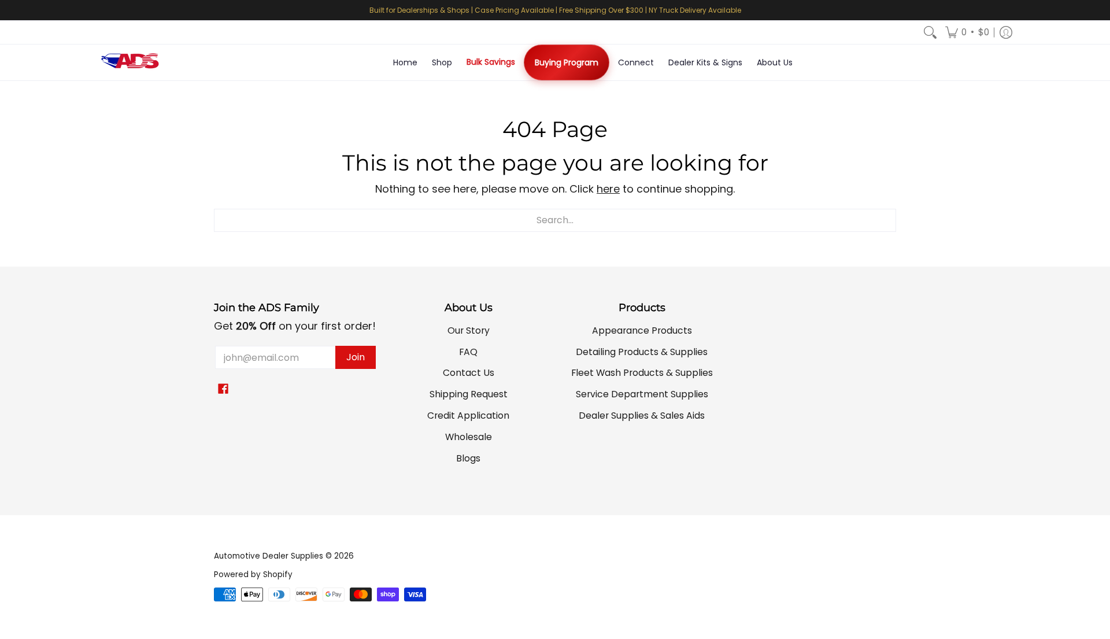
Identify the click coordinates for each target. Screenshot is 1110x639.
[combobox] (555, 220)
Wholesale (468, 437)
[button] (967, 32)
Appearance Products (642, 330)
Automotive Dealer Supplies (268, 556)
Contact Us (468, 372)
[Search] (930, 32)
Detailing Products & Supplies (642, 352)
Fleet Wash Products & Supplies (642, 372)
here (608, 189)
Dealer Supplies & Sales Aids (642, 415)
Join (355, 357)
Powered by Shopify (253, 574)
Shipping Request (469, 394)
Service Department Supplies (642, 394)
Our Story (468, 330)
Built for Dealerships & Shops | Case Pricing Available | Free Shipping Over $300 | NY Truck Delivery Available (555, 10)
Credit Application (468, 415)
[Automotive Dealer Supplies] (130, 62)
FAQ (468, 352)
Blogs (468, 458)
